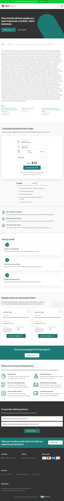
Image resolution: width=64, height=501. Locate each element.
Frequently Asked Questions (28, 458)
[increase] (45, 156)
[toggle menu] (62, 6)
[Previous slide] (55, 304)
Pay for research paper (6, 474)
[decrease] (40, 156)
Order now (7, 30)
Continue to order (32, 167)
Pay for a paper (35, 474)
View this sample (14, 336)
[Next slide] (60, 304)
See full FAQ (31, 431)
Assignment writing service (23, 474)
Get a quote (22, 30)
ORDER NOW (43, 1)
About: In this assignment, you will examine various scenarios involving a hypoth (51, 110)
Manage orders (58, 6)
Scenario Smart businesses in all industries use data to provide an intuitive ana (9, 110)
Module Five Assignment (27, 108)
